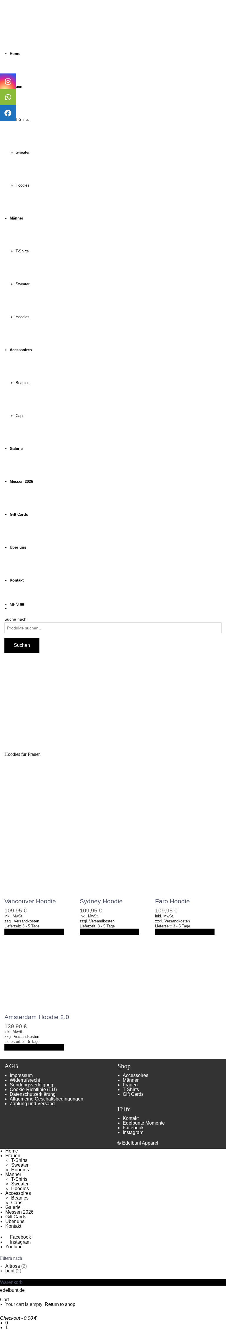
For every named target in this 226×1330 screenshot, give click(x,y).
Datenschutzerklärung (33, 1094)
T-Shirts (22, 119)
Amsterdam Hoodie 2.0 (36, 1017)
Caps (20, 415)
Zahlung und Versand (32, 1103)
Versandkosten (26, 921)
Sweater (22, 152)
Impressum (21, 1075)
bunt (9, 1270)
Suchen (22, 645)
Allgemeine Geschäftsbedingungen (46, 1098)
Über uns (14, 1221)
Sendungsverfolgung (31, 1084)
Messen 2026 (19, 1212)
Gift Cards (133, 1094)
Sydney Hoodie (101, 901)
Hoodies (22, 185)
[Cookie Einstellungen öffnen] (13, 1322)
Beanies (22, 383)
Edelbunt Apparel (140, 1142)
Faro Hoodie (172, 901)
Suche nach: (16, 619)
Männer (131, 1080)
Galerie (13, 1207)
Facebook (133, 1127)
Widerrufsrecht (25, 1080)
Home (11, 1150)
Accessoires (135, 1075)
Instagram (133, 1132)
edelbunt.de (12, 1290)
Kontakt (131, 1118)
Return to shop (60, 1304)
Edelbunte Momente (144, 1122)
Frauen (130, 1084)
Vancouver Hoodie (30, 901)
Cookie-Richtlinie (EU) (33, 1089)
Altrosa (12, 1266)
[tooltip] (8, 81)
